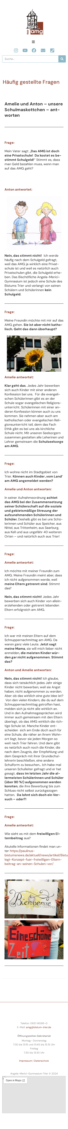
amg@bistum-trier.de (38, 1027)
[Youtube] (25, 50)
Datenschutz (41, 1060)
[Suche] (62, 58)
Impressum (25, 1060)
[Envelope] (43, 50)
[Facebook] (34, 50)
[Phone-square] (52, 50)
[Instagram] (16, 50)
